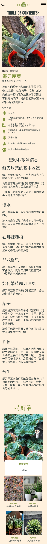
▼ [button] (39, 13)
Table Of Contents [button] (22, 12)
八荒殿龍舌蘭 (33, 541)
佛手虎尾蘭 (33, 506)
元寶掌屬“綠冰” (15, 541)
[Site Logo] (23, 4)
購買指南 (14, 71)
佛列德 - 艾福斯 (14, 506)
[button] (43, 4)
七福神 (23, 470)
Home (5, 71)
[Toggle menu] (4, 4)
